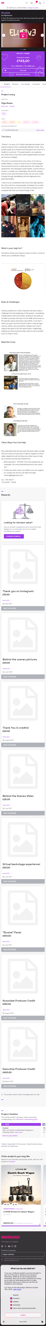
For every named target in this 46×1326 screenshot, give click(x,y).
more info (4, 106)
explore (12, 1161)
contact (12, 106)
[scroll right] (42, 35)
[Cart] (31, 2)
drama (5, 122)
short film (35, 122)
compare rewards (13, 536)
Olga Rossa (7, 15)
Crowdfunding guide (30, 1119)
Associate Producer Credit (19, 1000)
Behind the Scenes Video (18, 796)
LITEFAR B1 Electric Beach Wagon (18, 1211)
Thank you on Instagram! (18, 591)
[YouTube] (9, 1246)
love (19, 122)
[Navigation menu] (44, 3)
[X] (6, 1246)
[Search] (26, 3)
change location (33, 8)
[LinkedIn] (15, 1246)
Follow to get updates (10, 1136)
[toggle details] (40, 1225)
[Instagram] (12, 1246)
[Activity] (36, 3)
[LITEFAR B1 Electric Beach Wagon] (21, 1184)
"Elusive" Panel (12, 932)
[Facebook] (2, 1246)
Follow (23, 70)
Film (4, 113)
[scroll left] (3, 35)
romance (26, 122)
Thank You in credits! (16, 727)
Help (17, 1119)
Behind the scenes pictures (20, 659)
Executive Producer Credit (19, 1069)
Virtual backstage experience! (21, 864)
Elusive (5, 12)
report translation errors (11, 1260)
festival (12, 122)
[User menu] (40, 2)
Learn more (19, 1132)
